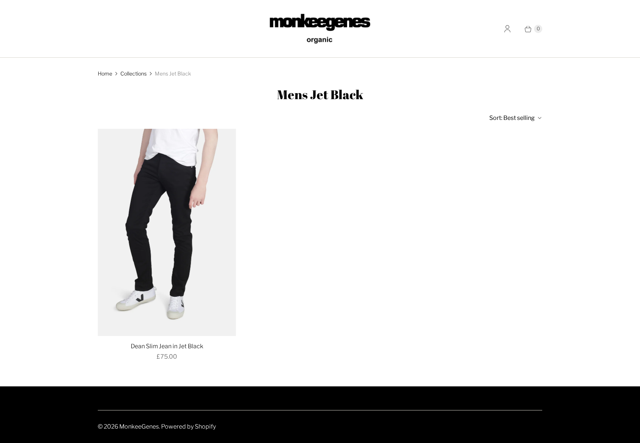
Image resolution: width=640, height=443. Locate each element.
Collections (133, 73)
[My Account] (507, 29)
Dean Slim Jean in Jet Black (167, 346)
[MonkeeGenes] (320, 28)
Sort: (512, 117)
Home (105, 73)
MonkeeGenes (139, 426)
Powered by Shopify (188, 426)
